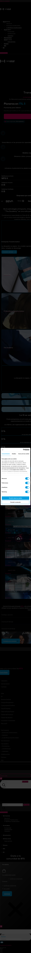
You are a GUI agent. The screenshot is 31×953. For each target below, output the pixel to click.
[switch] (27, 483)
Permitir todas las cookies (15, 498)
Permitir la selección (15, 502)
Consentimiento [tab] (6, 453)
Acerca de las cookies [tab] (23, 453)
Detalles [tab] (14, 453)
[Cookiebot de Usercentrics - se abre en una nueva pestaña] (23, 450)
